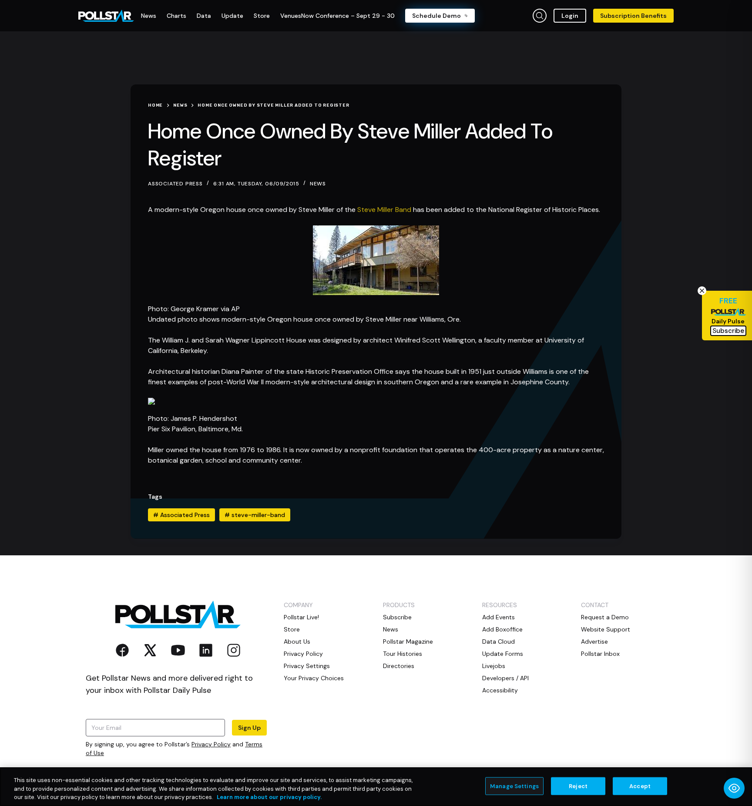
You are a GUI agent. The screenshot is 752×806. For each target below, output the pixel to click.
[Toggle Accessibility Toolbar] (734, 788)
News (318, 183)
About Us (297, 641)
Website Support (605, 629)
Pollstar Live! (301, 617)
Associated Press (181, 515)
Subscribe (397, 617)
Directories (398, 666)
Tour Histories (402, 654)
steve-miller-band (255, 515)
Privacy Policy (211, 744)
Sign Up (249, 728)
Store (292, 629)
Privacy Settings (307, 666)
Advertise (594, 641)
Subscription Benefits (633, 16)
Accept (640, 785)
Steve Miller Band (384, 209)
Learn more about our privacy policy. (269, 797)
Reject (578, 785)
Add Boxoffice (502, 629)
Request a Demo (605, 617)
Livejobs (493, 666)
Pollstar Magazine (408, 641)
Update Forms (502, 654)
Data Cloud (498, 641)
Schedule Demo (436, 16)
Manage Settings (514, 785)
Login (569, 16)
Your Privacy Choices (314, 678)
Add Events (498, 617)
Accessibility (500, 690)
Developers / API (505, 678)
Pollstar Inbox (600, 654)
